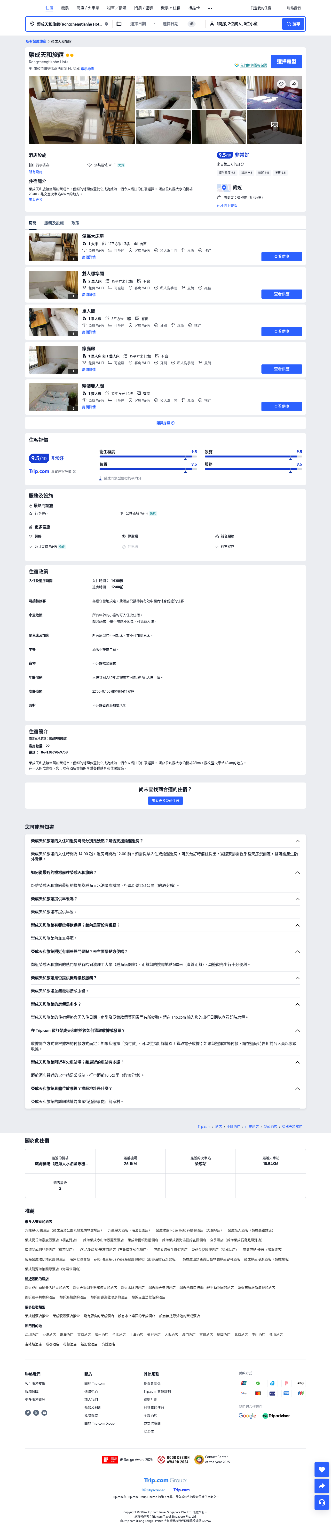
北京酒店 (241, 1334)
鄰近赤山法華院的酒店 (149, 1297)
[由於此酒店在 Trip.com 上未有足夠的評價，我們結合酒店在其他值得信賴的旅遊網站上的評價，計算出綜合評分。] (75, 471)
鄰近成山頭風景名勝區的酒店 (47, 1288)
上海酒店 (136, 1334)
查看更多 (35, 200)
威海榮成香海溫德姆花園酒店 (184, 1240)
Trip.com (204, 1127)
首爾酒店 (206, 1334)
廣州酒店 (101, 1334)
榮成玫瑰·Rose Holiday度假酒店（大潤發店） (190, 1230)
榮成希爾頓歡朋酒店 (143, 1240)
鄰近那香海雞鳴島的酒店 (109, 1297)
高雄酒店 (108, 1344)
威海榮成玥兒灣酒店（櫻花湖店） (50, 1250)
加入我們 (91, 1399)
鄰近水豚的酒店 (133, 1288)
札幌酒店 (70, 1344)
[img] (82, 110)
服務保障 (32, 1391)
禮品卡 (194, 8)
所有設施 (35, 172)
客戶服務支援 (35, 1383)
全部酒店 (150, 1415)
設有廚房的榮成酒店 (99, 1316)
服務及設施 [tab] (54, 223)
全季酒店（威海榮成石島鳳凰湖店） (237, 1240)
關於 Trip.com (94, 1383)
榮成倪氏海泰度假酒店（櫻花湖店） (52, 1240)
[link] (261, 8)
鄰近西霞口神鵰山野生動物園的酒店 (207, 1288)
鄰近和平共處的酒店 (40, 1297)
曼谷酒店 (154, 1334)
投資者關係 (152, 1383)
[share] (322, 1486)
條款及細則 (92, 1407)
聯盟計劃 (150, 1399)
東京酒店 (84, 1334)
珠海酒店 (66, 1334)
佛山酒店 (276, 1334)
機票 (65, 8)
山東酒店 (252, 1127)
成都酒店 (52, 1344)
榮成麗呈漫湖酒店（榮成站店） (268, 1259)
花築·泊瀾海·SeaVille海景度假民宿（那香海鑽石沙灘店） (136, 1259)
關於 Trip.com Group (99, 1423)
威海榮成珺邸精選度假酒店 (45, 1259)
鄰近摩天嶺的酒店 (162, 1288)
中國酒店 (233, 1127)
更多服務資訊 (35, 1399)
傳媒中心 (91, 1391)
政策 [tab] (75, 223)
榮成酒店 (270, 1127)
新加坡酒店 (89, 1344)
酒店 (218, 1127)
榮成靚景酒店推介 (66, 1316)
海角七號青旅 (80, 1259)
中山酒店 (258, 1334)
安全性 (149, 1431)
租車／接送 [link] (116, 8)
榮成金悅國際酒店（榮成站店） (215, 1250)
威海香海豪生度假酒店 (171, 1250)
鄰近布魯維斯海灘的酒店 (256, 1288)
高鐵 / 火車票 (88, 8)
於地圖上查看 (227, 206)
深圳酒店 (32, 1334)
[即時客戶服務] (322, 1502)
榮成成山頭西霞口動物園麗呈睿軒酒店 (211, 1259)
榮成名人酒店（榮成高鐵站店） (251, 1230)
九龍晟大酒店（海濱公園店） (130, 1230)
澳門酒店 (189, 1334)
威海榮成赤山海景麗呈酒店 (103, 1240)
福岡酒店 (223, 1334)
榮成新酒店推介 (37, 1316)
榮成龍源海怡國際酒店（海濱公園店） (54, 1269)
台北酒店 (119, 1334)
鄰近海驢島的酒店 (73, 1297)
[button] (210, 8)
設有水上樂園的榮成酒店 (136, 1316)
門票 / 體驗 (143, 8)
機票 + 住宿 (171, 8)
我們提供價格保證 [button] (253, 65)
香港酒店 (49, 1334)
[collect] (322, 1469)
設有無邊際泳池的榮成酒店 (179, 1316)
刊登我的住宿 (154, 1407)
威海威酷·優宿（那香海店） (263, 1250)
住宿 (49, 8)
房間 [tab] (33, 223)
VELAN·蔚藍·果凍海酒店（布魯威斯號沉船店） (115, 1250)
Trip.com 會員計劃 (157, 1391)
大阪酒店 (171, 1334)
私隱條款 (91, 1415)
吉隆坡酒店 (33, 1344)
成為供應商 (152, 1423)
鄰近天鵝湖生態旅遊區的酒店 (95, 1288)
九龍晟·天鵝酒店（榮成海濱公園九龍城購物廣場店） (64, 1230)
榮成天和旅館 (46, 54)
